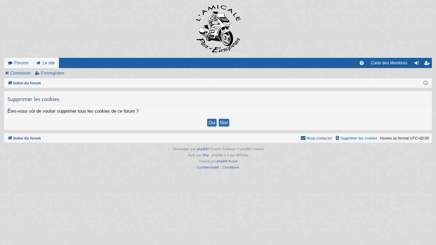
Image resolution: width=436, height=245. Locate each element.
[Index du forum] (218, 29)
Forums (21, 63)
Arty (206, 155)
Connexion (20, 73)
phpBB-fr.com (227, 161)
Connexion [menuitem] (418, 64)
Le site (49, 63)
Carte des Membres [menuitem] (389, 63)
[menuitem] (362, 63)
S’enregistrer (52, 73)
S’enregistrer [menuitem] (428, 64)
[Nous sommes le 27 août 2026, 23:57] (425, 83)
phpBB (202, 149)
